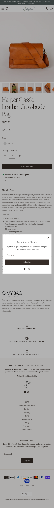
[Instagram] (29, 269)
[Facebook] (25, 269)
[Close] (48, 237)
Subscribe (27, 262)
